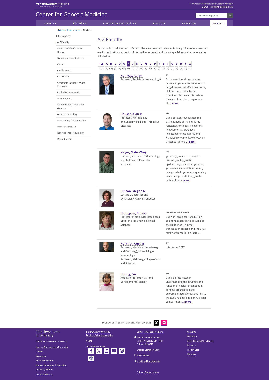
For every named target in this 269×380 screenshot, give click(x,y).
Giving (89, 340)
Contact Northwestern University (52, 347)
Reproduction (64, 139)
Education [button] (78, 23)
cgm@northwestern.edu (148, 361)
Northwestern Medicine (199, 3)
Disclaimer (41, 355)
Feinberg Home (65, 30)
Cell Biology (63, 76)
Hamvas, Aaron (131, 75)
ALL (101, 63)
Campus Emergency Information (51, 364)
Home (77, 30)
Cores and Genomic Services (200, 340)
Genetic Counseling (67, 114)
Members (191, 354)
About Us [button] (49, 23)
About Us (191, 331)
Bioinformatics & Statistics (70, 58)
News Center (208, 7)
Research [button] (158, 23)
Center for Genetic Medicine (72, 14)
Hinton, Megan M (133, 191)
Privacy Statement (45, 360)
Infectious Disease (66, 126)
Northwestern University (222, 3)
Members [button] (217, 23)
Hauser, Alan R (131, 114)
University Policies (44, 369)
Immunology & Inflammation (71, 120)
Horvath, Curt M (132, 243)
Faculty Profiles (224, 7)
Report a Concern (44, 373)
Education (192, 336)
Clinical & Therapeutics (69, 92)
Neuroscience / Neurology (70, 132)
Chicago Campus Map (147, 349)
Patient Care (189, 23)
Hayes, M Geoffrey (133, 152)
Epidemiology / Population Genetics (70, 106)
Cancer (60, 64)
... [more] (173, 103)
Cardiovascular (64, 70)
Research (191, 345)
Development (64, 98)
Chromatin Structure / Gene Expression (71, 84)
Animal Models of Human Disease (69, 50)
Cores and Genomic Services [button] (118, 23)
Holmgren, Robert (133, 213)
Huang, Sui (128, 274)
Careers (39, 351)
